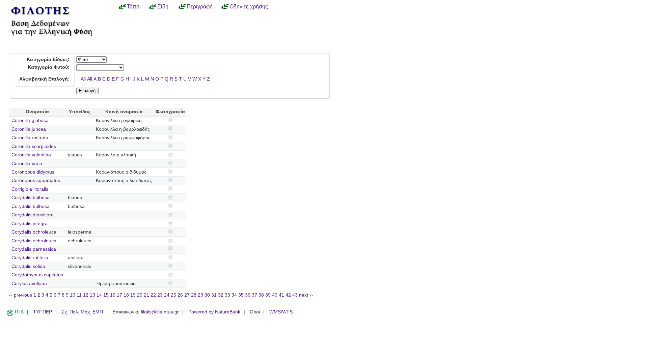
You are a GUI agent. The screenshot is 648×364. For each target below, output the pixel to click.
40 (274, 295)
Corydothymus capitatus (37, 274)
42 (288, 295)
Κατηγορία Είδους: (48, 59)
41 (281, 295)
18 (126, 295)
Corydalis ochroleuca (33, 232)
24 (166, 295)
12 (85, 295)
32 (220, 295)
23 (160, 295)
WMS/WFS (281, 311)
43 (295, 295)
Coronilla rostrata (29, 137)
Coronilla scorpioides (33, 146)
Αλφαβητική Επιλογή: (44, 79)
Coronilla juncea (28, 129)
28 (193, 295)
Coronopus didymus (32, 172)
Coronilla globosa (30, 120)
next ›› (306, 295)
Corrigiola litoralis (29, 189)
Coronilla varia (26, 163)
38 (261, 295)
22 (153, 295)
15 (106, 295)
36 (247, 295)
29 (200, 295)
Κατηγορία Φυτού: (49, 67)
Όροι (255, 311)
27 (187, 295)
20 (139, 295)
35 (241, 295)
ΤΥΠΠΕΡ (42, 311)
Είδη (162, 6)
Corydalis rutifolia (29, 257)
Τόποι (134, 6)
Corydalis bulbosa (30, 197)
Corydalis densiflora (32, 214)
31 (214, 295)
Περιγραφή (200, 6)
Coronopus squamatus (35, 180)
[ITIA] (10, 314)
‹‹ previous (20, 295)
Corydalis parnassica (33, 249)
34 (234, 295)
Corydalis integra (29, 223)
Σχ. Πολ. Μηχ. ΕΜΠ (82, 311)
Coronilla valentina (31, 154)
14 (99, 295)
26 (180, 295)
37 (254, 295)
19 (133, 295)
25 (173, 295)
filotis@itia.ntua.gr (160, 311)
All (83, 79)
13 (92, 295)
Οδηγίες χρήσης (249, 6)
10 (72, 295)
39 (268, 295)
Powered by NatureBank (214, 311)
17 (119, 295)
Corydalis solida (28, 266)
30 (207, 295)
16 (112, 295)
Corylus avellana (29, 283)
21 (146, 295)
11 (79, 295)
